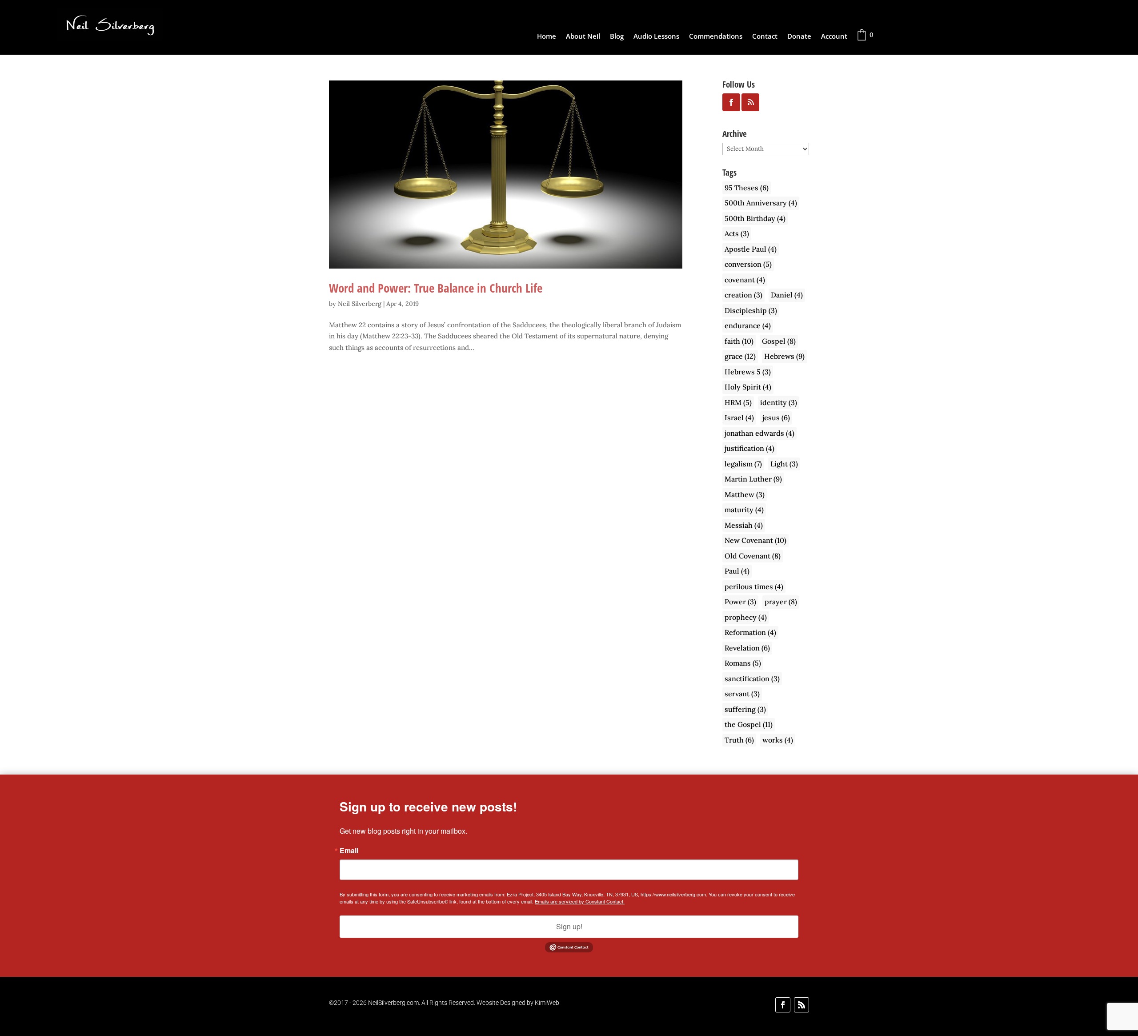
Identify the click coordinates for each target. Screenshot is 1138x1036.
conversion (748, 264)
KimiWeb (547, 1002)
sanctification (752, 678)
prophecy (746, 617)
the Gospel (749, 724)
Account (834, 36)
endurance (748, 325)
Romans (743, 663)
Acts (737, 233)
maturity (744, 509)
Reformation (750, 632)
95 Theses (747, 187)
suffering (745, 709)
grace (740, 356)
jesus (776, 417)
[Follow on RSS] (801, 1004)
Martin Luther (753, 478)
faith (739, 341)
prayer (781, 601)
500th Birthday (755, 218)
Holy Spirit (748, 386)
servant (742, 693)
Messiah (744, 525)
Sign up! (569, 926)
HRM (738, 402)
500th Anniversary (761, 202)
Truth (739, 739)
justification (749, 448)
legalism (743, 463)
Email (349, 850)
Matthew (745, 494)
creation (743, 294)
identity (778, 402)
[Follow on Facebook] (782, 1004)
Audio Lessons (656, 36)
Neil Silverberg (359, 304)
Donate (799, 36)
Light (784, 463)
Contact (764, 36)
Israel (739, 417)
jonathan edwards (759, 433)
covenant (745, 279)
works (777, 739)
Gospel (779, 341)
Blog (617, 36)
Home (546, 36)
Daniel (787, 294)
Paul (737, 570)
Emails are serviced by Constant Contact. (580, 901)
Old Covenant (753, 555)
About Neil (583, 36)
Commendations (715, 36)
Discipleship (751, 310)
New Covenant (755, 540)
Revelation (747, 647)
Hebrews (784, 356)
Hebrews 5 (748, 371)
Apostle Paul (751, 249)
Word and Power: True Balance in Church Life (435, 288)
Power (740, 601)
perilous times (754, 586)
